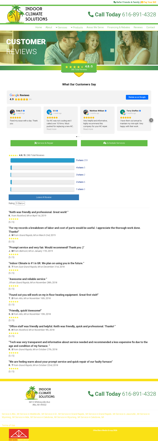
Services (62, 27)
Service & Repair (45, 143)
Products (77, 27)
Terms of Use (8, 425)
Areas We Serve (95, 27)
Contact (150, 27)
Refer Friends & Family (127, 2)
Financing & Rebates (118, 27)
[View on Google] (12, 112)
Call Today (125, 15)
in (11, 414)
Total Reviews (79, 69)
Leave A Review (43, 197)
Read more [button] (51, 129)
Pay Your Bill (149, 2)
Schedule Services (115, 143)
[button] (7, 120)
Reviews (138, 27)
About (49, 27)
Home (38, 27)
